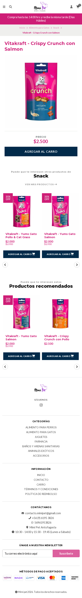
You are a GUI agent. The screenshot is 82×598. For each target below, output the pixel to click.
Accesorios (41, 456)
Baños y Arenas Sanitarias (41, 446)
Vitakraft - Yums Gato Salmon (60, 235)
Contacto (41, 480)
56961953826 (43, 522)
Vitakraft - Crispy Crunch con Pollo (56, 338)
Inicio (22, 27)
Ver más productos (39, 184)
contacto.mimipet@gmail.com (43, 513)
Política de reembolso (41, 494)
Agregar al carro (41, 151)
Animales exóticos (41, 451)
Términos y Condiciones (41, 489)
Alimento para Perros (41, 427)
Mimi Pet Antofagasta (43, 527)
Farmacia (41, 441)
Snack (56, 27)
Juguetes (41, 437)
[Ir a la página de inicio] (41, 6)
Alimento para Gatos (39, 27)
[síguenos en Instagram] (41, 405)
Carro (41, 484)
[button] (21, 254)
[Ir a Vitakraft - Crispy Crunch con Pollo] (60, 313)
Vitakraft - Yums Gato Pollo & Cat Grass (21, 235)
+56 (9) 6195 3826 (43, 518)
